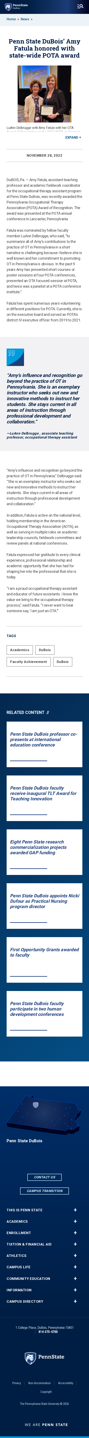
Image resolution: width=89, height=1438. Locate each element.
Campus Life (19, 1267)
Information (19, 1290)
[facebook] (34, 1161)
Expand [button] (71, 137)
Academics (19, 650)
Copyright (46, 1391)
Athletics (17, 1256)
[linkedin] (44, 1161)
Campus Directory (25, 1302)
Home (11, 19)
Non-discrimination (39, 1383)
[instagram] (55, 1161)
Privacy (16, 1383)
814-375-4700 (48, 1332)
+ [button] (75, 1210)
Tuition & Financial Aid (29, 1244)
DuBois (45, 650)
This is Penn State (24, 1210)
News (25, 19)
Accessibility (65, 1383)
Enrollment (19, 1233)
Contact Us (44, 1177)
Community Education (28, 1279)
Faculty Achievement (28, 662)
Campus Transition (45, 1191)
